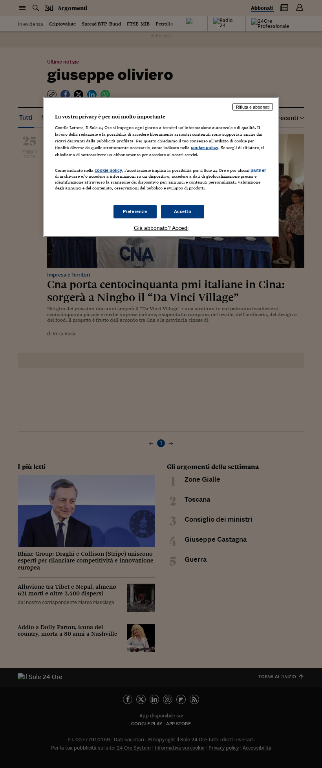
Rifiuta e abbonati (252, 106)
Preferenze (135, 211)
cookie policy (204, 147)
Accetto (183, 211)
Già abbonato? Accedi (161, 227)
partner (258, 169)
